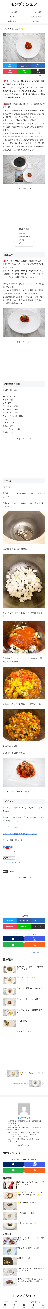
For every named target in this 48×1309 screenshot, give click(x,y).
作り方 (21, 240)
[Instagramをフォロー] (34, 938)
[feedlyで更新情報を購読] (13, 944)
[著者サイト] (13, 938)
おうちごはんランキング (11, 863)
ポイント (22, 243)
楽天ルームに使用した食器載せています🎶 (20, 834)
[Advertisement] (24, 206)
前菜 (6, 871)
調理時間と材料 (24, 237)
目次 (21, 229)
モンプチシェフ (24, 1118)
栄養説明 (22, 233)
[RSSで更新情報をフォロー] (34, 944)
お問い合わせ (35, 1302)
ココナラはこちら (10, 827)
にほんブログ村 (9, 851)
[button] (43, 629)
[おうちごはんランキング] (9, 859)
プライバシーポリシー (13, 1302)
